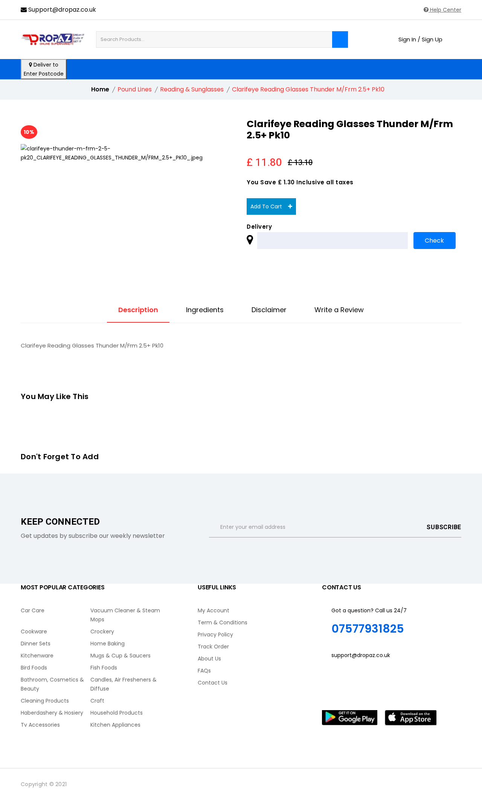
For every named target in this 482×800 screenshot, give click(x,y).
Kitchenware (37, 655)
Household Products (116, 713)
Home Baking (107, 643)
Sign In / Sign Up (420, 39)
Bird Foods (34, 667)
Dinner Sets (35, 643)
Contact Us (212, 682)
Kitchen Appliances (115, 725)
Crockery (102, 631)
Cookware (34, 631)
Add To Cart (269, 206)
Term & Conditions (222, 622)
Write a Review (339, 309)
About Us (209, 658)
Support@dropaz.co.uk (61, 9)
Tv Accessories (40, 725)
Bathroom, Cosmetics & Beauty (52, 684)
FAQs (204, 670)
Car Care (32, 610)
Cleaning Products (45, 700)
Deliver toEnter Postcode (44, 69)
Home (100, 89)
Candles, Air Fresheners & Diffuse (123, 684)
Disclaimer (269, 309)
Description (138, 309)
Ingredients (205, 309)
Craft (97, 700)
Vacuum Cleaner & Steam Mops (125, 615)
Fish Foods (103, 667)
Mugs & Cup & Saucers (120, 655)
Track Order (213, 646)
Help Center (445, 10)
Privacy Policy (215, 634)
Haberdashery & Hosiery (52, 713)
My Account (213, 610)
